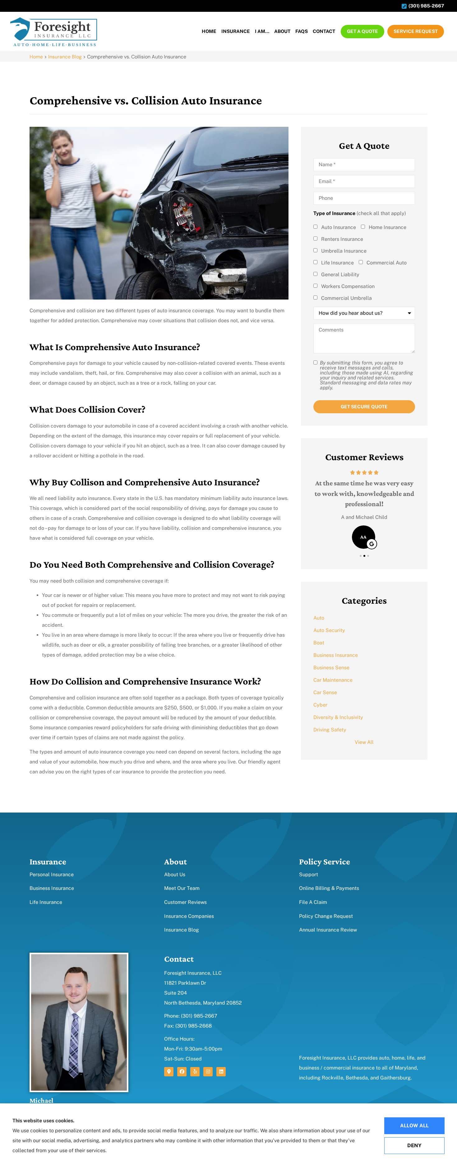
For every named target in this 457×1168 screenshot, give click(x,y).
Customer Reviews (185, 902)
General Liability (340, 274)
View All (364, 742)
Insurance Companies (189, 916)
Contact (324, 31)
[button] (361, 556)
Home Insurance (387, 227)
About (282, 31)
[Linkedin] (221, 1071)
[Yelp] (195, 1071)
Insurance (235, 31)
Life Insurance (337, 262)
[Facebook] (182, 1071)
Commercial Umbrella (346, 298)
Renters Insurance (342, 239)
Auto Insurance (338, 227)
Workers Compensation (348, 286)
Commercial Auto (387, 262)
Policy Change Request (326, 916)
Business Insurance (52, 888)
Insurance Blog (65, 56)
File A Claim (313, 902)
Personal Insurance (52, 874)
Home (209, 31)
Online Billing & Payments (329, 888)
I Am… (262, 31)
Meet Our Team (182, 888)
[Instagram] (208, 1071)
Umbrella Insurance (344, 251)
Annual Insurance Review (328, 930)
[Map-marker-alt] (168, 1071)
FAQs (301, 31)
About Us (174, 874)
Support (308, 874)
